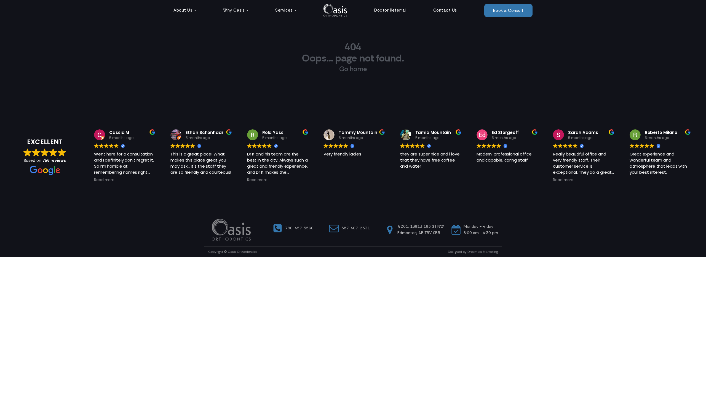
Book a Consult (508, 10)
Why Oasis (234, 10)
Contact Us (445, 10)
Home (335, 10)
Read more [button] (104, 180)
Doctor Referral (390, 10)
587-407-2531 (355, 228)
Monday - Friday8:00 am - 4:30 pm (481, 229)
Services (284, 10)
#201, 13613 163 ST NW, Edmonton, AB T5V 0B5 (421, 229)
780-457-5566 (299, 228)
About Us (182, 10)
